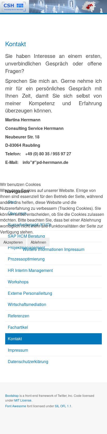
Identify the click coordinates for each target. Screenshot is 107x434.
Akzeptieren (13, 242)
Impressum (74, 249)
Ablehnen (38, 242)
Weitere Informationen (43, 249)
